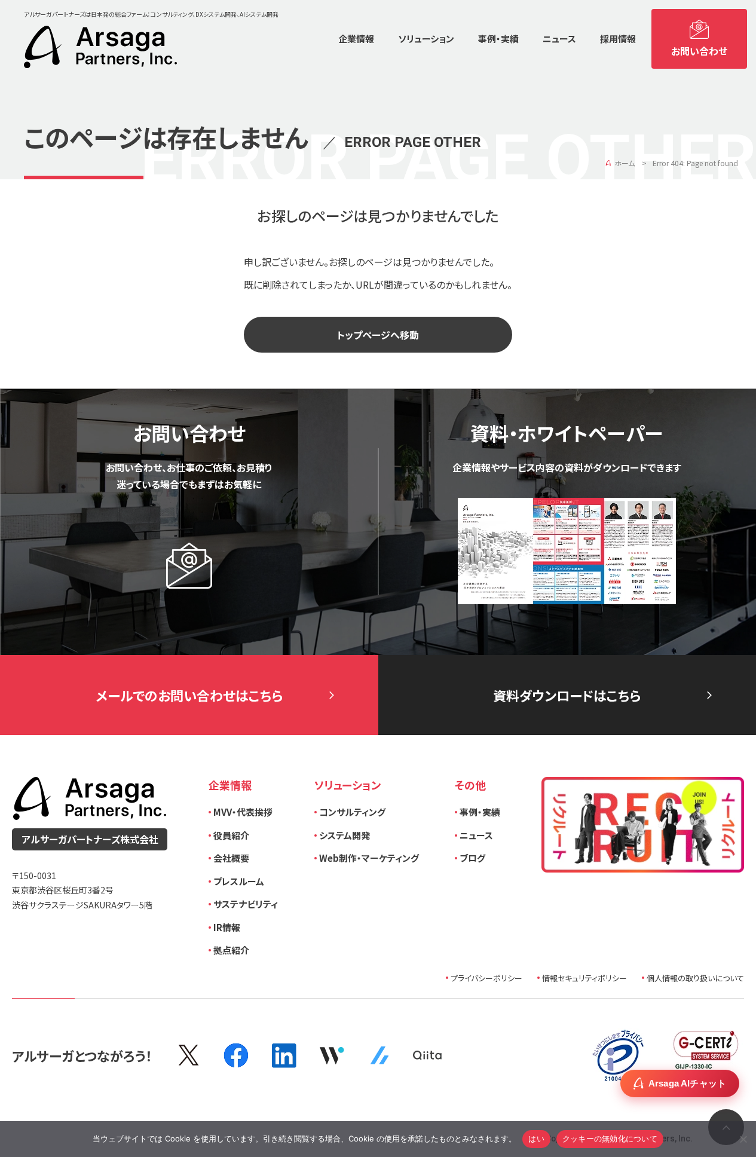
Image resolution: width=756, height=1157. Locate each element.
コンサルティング (352, 812)
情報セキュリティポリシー (584, 978)
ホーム (624, 163)
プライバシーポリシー (486, 978)
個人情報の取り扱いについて (695, 978)
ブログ (472, 858)
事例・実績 (480, 812)
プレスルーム (238, 881)
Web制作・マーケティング (369, 858)
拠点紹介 (231, 950)
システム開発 (344, 835)
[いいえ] (742, 1137)
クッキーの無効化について (609, 1138)
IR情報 (226, 927)
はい (536, 1138)
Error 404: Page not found (695, 163)
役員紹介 (231, 835)
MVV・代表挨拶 (243, 812)
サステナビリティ (245, 904)
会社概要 (231, 858)
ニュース (476, 835)
